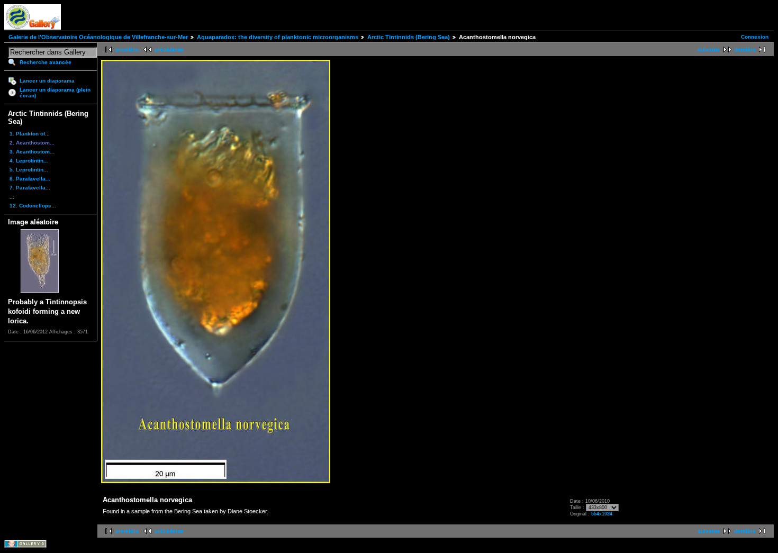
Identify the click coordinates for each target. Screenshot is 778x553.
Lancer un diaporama (47, 81)
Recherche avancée (45, 62)
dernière (745, 49)
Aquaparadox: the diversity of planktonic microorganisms (277, 37)
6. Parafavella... (30, 179)
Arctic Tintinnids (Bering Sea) (408, 37)
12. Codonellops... (33, 205)
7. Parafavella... (30, 188)
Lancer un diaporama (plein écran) (55, 92)
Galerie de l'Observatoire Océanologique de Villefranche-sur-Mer (98, 37)
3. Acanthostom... (32, 152)
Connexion (754, 37)
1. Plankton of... (30, 134)
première (127, 49)
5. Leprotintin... (29, 170)
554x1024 (601, 513)
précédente (169, 49)
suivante (709, 49)
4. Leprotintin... (29, 161)
